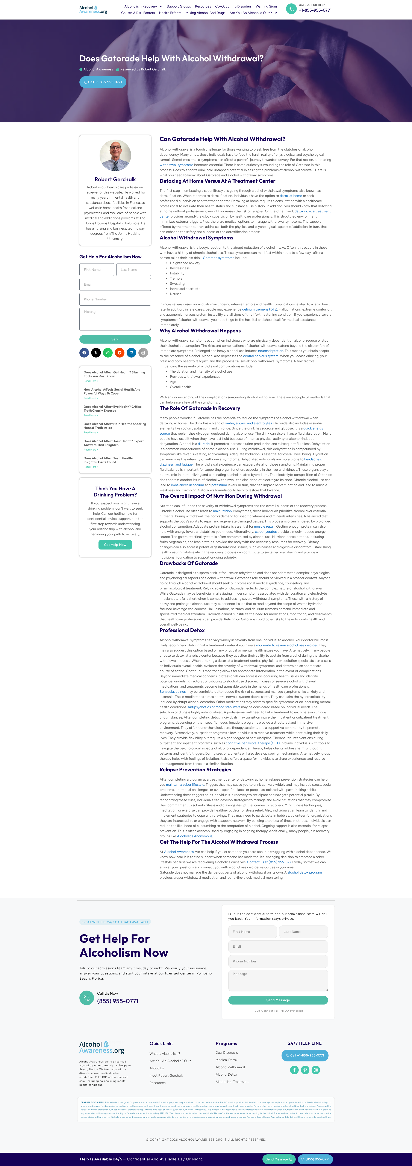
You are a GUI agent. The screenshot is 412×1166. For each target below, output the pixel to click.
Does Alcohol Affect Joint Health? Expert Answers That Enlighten (114, 443)
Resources (203, 6)
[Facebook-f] (294, 1070)
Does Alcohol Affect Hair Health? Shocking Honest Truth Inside (115, 426)
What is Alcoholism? (165, 1054)
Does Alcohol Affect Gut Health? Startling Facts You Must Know (114, 374)
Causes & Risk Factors (138, 13)
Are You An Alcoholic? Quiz (170, 1061)
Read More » (91, 380)
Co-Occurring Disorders (233, 6)
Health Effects (170, 13)
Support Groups (179, 6)
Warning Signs (266, 6)
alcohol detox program (305, 872)
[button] (84, 353)
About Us (157, 1068)
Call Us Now (107, 993)
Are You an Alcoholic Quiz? (251, 13)
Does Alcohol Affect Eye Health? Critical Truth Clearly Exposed (113, 409)
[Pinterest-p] (305, 1070)
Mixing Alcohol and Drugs (205, 13)
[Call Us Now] (86, 998)
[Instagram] (316, 1070)
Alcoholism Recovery (140, 6)
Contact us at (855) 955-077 (269, 862)
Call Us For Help (312, 4)
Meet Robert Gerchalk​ (166, 1075)
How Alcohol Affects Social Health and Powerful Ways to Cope (112, 391)
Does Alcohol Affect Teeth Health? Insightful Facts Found (108, 460)
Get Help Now (115, 545)
